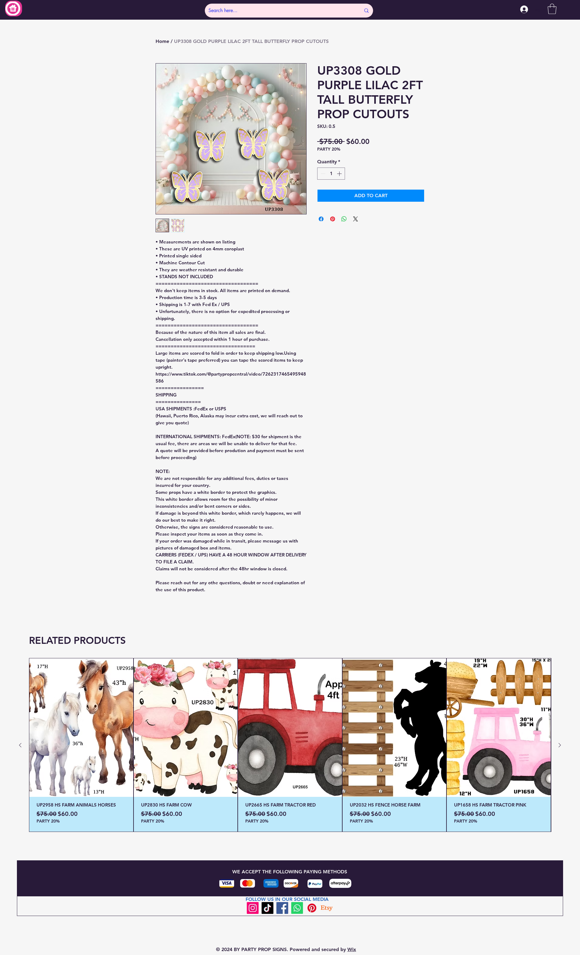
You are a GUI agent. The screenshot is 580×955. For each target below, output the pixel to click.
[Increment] (340, 173)
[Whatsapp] (297, 908)
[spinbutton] (331, 173)
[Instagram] (253, 908)
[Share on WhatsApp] (344, 219)
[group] (290, 745)
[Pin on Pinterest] (332, 219)
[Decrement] (322, 173)
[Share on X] (355, 219)
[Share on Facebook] (321, 219)
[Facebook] (282, 908)
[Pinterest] (312, 908)
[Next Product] (559, 745)
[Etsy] (327, 908)
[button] (552, 9)
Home (162, 41)
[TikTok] (267, 908)
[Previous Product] (20, 745)
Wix (351, 949)
